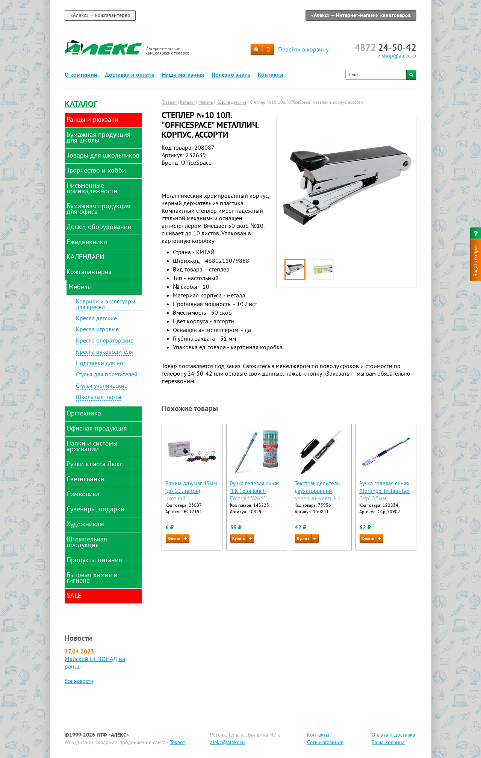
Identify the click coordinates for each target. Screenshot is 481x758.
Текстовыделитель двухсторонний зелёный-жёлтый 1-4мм (319, 495)
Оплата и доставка (393, 735)
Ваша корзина (388, 743)
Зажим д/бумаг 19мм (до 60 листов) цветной (191, 492)
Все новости (79, 681)
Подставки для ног (101, 364)
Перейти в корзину (303, 50)
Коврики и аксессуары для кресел (105, 305)
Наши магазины (183, 75)
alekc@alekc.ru (227, 743)
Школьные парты (98, 398)
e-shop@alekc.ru (396, 56)
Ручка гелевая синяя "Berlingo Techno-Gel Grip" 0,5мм (384, 492)
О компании (81, 75)
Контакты (270, 75)
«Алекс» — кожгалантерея (100, 15)
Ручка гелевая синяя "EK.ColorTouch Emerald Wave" (255, 492)
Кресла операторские (104, 341)
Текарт (177, 743)
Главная (169, 103)
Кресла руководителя (104, 353)
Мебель (205, 103)
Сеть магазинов (325, 743)
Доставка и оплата (129, 75)
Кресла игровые (97, 330)
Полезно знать (231, 75)
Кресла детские (96, 319)
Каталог (81, 105)
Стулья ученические (101, 387)
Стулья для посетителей (107, 375)
